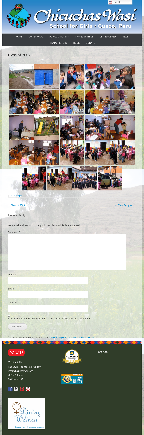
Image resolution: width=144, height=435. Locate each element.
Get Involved (108, 36)
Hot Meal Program (124, 205)
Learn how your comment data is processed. (72, 337)
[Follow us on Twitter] (16, 389)
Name (12, 274)
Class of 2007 (19, 54)
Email (11, 288)
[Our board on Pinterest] (22, 389)
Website (12, 302)
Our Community (59, 36)
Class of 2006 (16, 205)
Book (76, 42)
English (116, 2)
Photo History (58, 42)
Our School (36, 36)
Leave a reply (16, 195)
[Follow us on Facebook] (10, 389)
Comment (14, 232)
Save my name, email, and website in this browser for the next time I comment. (49, 318)
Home (19, 36)
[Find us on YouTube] (28, 389)
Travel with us (84, 36)
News (125, 36)
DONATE (90, 42)
